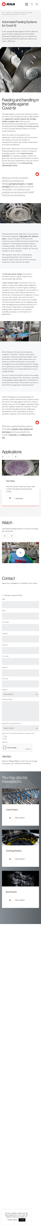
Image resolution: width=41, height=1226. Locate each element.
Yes (5, 736)
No (5, 739)
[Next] (15, 457)
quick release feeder (10, 283)
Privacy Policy (14, 761)
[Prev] (9, 457)
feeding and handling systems (28, 126)
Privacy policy (12, 1220)
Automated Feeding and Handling (22, 12)
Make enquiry (7, 756)
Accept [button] (22, 1220)
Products (7, 12)
